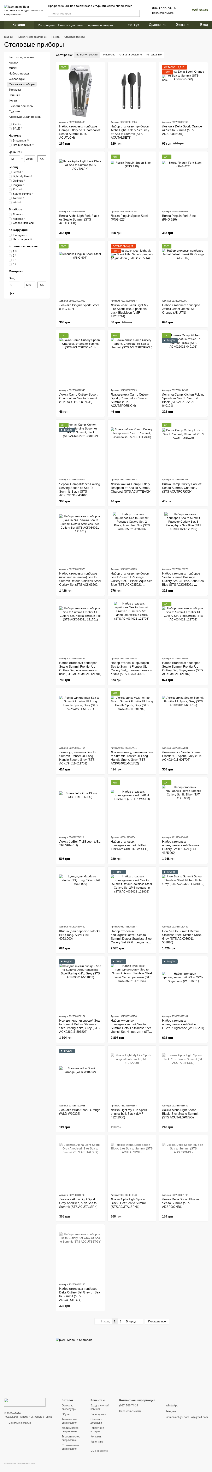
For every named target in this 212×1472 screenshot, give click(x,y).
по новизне (108, 54)
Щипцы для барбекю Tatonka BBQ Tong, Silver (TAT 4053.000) (79, 934)
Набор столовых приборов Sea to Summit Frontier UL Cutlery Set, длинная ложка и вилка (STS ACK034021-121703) (131, 670)
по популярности (87, 54)
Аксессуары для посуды (25, 116)
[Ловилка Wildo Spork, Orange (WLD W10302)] (80, 1074)
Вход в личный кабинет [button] (99, 1407)
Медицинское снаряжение (70, 1429)
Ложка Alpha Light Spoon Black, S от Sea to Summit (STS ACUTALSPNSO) (180, 1113)
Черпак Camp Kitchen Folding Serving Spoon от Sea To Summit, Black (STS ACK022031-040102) (79, 489)
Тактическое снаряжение (69, 1421)
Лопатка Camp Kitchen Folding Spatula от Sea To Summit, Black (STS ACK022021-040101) (183, 400)
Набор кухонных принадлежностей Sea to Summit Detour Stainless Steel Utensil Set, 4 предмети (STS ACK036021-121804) (131, 1028)
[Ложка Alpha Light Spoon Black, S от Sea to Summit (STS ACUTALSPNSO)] (183, 1074)
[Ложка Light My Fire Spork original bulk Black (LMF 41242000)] (132, 1074)
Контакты (96, 1436)
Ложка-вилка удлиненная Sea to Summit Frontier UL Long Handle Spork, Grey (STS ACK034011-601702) (132, 757)
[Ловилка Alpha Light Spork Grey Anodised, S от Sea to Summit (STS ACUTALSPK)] (80, 1164)
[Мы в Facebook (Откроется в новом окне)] (118, 24)
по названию (154, 54)
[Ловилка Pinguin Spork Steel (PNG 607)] (80, 270)
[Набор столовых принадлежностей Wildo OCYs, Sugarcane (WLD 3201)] (183, 985)
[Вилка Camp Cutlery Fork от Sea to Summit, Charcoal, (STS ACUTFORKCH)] (183, 448)
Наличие (15, 135)
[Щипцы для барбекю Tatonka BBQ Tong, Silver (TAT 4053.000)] (80, 895)
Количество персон (23, 246)
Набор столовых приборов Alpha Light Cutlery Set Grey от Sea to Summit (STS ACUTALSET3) (130, 132)
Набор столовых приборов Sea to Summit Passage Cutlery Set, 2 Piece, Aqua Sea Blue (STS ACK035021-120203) (131, 581)
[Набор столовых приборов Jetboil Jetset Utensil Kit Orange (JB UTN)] (183, 270)
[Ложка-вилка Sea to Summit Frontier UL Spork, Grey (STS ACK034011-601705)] (183, 717)
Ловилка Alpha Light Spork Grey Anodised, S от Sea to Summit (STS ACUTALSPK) (78, 1202)
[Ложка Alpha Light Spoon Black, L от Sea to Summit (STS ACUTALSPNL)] (132, 1164)
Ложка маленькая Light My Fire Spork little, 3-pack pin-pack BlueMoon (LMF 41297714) (129, 310)
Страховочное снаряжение (70, 1447)
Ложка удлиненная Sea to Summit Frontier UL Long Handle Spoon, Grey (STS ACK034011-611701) (77, 757)
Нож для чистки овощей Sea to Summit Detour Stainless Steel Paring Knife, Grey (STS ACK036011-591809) (79, 1026)
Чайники (14, 95)
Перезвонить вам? (163, 13)
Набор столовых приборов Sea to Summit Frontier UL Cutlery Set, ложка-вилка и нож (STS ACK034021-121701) (80, 668)
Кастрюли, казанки (21, 57)
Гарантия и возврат (100, 25)
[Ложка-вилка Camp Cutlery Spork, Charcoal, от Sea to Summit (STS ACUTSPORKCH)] (132, 359)
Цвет (12, 293)
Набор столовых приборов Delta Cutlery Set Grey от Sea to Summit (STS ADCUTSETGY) (79, 1294)
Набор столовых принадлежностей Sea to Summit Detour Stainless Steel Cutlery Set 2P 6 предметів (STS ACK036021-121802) (131, 938)
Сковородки (17, 78)
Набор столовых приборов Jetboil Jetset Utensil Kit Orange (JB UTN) (181, 308)
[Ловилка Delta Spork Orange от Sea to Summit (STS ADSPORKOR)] (183, 91)
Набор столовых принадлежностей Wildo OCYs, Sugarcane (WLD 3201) (183, 1024)
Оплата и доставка (70, 25)
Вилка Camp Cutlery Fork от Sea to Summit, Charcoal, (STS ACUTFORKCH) (181, 487)
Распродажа (46, 25)
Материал (16, 271)
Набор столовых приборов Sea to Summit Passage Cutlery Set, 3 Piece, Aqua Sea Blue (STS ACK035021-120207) (183, 581)
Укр (130, 24)
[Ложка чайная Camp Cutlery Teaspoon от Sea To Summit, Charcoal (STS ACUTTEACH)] (132, 448)
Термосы (15, 89)
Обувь (66, 1414)
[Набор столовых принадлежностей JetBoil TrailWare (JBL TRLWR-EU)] (132, 806)
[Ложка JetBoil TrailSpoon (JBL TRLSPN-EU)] (80, 806)
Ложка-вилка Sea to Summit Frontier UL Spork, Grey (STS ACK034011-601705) (182, 755)
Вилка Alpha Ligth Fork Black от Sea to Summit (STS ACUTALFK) (79, 219)
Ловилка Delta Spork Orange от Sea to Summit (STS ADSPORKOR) (182, 130)
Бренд (13, 167)
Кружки (13, 62)
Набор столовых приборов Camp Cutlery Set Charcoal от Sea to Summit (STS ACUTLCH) (79, 132)
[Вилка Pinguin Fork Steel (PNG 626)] (183, 180)
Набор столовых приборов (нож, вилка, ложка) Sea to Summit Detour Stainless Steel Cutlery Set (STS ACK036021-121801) (80, 581)
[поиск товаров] (136, 13)
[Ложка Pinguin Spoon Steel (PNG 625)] (132, 180)
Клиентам (96, 1441)
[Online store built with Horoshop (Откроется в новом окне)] (20, 1467)
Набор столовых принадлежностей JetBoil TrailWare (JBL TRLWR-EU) (129, 845)
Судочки (14, 111)
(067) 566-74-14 (164, 8)
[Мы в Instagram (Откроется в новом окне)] (123, 24)
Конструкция (18, 230)
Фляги (13, 100)
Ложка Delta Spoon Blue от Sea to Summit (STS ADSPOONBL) (180, 1202)
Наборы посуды (19, 73)
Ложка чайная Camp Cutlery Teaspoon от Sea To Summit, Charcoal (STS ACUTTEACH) (131, 487)
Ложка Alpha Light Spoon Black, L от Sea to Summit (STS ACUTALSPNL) (128, 1202)
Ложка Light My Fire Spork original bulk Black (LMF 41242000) (129, 1113)
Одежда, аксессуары (69, 1407)
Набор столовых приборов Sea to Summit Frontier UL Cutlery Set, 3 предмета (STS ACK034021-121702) (182, 668)
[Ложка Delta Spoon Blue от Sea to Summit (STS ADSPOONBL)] (183, 1164)
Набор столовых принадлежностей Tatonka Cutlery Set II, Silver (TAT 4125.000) (180, 847)
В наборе (15, 209)
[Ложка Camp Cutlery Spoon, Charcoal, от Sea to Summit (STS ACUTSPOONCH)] (80, 359)
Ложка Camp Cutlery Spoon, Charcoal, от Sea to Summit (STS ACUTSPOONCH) (78, 398)
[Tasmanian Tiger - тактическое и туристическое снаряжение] (25, 1402)
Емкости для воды (21, 105)
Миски (13, 68)
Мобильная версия (19, 1423)
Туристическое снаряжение (71, 1438)
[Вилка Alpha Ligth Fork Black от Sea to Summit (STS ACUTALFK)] (80, 180)
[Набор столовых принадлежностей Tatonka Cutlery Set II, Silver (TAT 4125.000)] (183, 806)
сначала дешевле (130, 54)
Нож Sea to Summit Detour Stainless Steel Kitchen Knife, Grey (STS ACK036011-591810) (182, 936)
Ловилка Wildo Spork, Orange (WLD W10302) (79, 1111)
